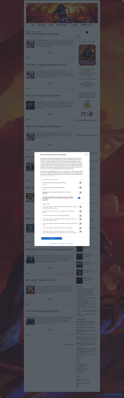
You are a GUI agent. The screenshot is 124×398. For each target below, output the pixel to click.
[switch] (80, 183)
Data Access (62, 243)
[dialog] (62, 199)
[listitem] (62, 179)
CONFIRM (51, 238)
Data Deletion (54, 243)
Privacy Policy (70, 243)
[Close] (86, 154)
